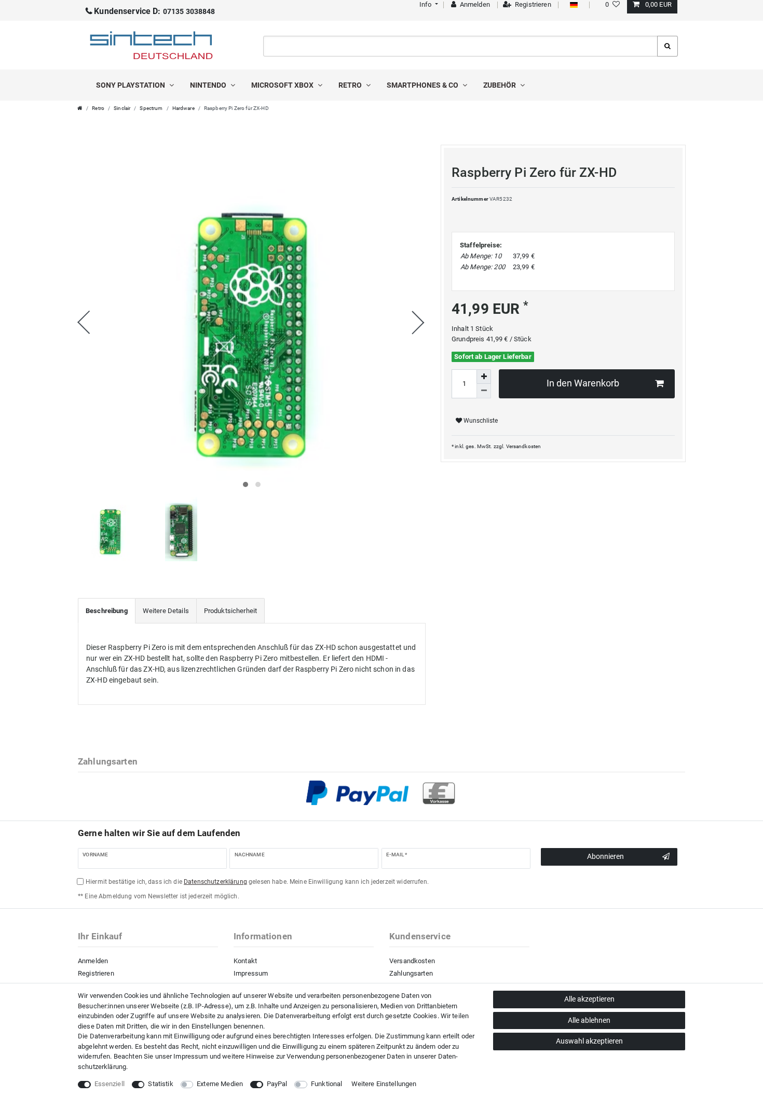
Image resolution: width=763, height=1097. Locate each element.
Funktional (326, 1084)
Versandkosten (523, 446)
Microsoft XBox (283, 85)
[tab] (106, 611)
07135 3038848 (154, 11)
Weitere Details (166, 611)
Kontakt (245, 961)
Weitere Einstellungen (384, 1084)
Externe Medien (220, 1084)
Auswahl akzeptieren (589, 1041)
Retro (350, 85)
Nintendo (209, 85)
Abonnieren (605, 856)
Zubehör (500, 85)
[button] (427, 4)
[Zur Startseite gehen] (80, 108)
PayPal (277, 1084)
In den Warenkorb (583, 383)
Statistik (160, 1084)
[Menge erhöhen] (483, 376)
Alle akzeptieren (589, 999)
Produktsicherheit (230, 611)
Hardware (183, 108)
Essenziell (109, 1084)
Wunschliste (480, 420)
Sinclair (122, 108)
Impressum (251, 973)
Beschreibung (107, 611)
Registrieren (96, 973)
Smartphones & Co (423, 85)
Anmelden (93, 961)
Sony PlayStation (131, 85)
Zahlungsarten (411, 973)
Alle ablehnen (589, 1020)
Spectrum (151, 108)
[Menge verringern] (483, 391)
